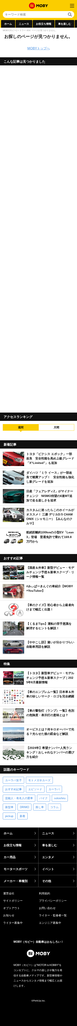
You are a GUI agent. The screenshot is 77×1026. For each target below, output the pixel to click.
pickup (9, 816)
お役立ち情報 (43, 23)
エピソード (35, 789)
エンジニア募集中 (50, 922)
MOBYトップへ (38, 48)
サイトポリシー (13, 900)
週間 (21, 427)
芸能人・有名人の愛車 (19, 798)
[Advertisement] (38, 237)
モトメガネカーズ (39, 780)
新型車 (9, 807)
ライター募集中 (13, 922)
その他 (46, 881)
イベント (48, 869)
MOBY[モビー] (10, 30)
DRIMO (24, 807)
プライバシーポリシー (53, 900)
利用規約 (44, 893)
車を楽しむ (64, 23)
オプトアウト (11, 908)
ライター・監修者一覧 (53, 915)
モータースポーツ (16, 869)
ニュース (24, 23)
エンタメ (48, 857)
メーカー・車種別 (16, 881)
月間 (56, 427)
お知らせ (8, 915)
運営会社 (8, 893)
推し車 (40, 807)
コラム (54, 807)
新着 (22, 816)
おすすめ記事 (13, 789)
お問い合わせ (47, 908)
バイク (43, 798)
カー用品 (10, 857)
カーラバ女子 (13, 780)
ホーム (8, 23)
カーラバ (54, 789)
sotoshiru (59, 798)
